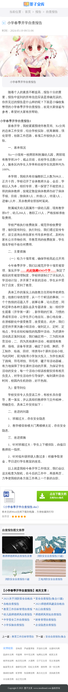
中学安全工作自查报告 (16, 619)
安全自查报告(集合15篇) (49, 598)
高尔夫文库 (42, 673)
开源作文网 (42, 648)
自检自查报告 (11, 603)
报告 (38, 12)
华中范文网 (29, 654)
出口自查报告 (43, 609)
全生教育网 (8, 679)
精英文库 (53, 654)
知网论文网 (42, 654)
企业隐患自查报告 (45, 625)
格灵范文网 (21, 661)
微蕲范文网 (21, 667)
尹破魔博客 (29, 648)
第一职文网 (54, 667)
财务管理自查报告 (45, 619)
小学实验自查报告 (13, 625)
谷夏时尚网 (54, 648)
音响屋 (19, 648)
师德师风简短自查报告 (48, 614)
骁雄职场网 (8, 673)
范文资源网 (54, 661)
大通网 (31, 661)
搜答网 (44, 667)
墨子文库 (28, 688)
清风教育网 (54, 673)
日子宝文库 (42, 661)
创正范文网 (21, 679)
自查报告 (52, 12)
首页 (28, 12)
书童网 (19, 654)
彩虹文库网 (33, 667)
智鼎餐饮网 (29, 673)
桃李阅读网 (8, 661)
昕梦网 (19, 673)
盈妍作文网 (8, 654)
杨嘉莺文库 (8, 667)
